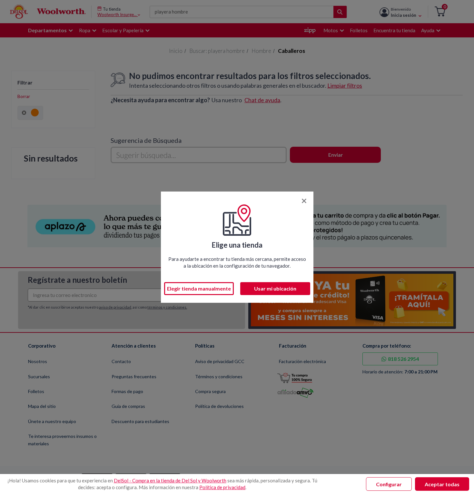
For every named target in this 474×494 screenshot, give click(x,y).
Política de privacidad (222, 487)
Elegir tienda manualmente (199, 288)
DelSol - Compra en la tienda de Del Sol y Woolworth (170, 480)
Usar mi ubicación (275, 288)
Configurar (389, 484)
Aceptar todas (442, 484)
